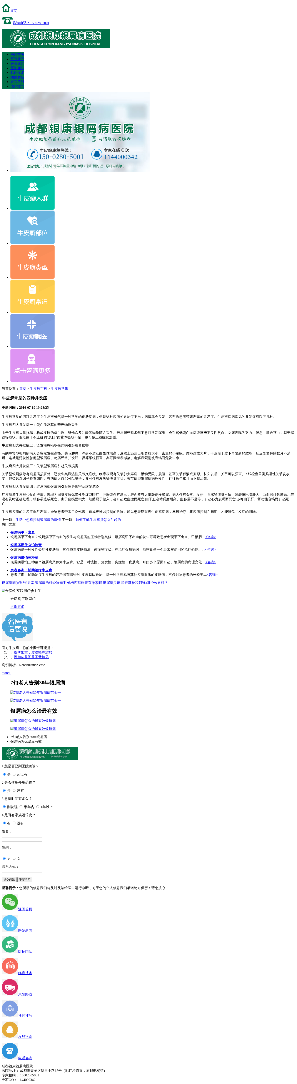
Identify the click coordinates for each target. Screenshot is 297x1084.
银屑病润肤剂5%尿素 (18, 583)
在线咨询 (25, 1037)
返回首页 (25, 909)
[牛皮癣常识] (32, 312)
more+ (6, 673)
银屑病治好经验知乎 (50, 583)
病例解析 (17, 77)
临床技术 (17, 72)
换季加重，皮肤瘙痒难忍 (33, 652)
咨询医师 (17, 607)
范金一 (55, 692)
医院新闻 (17, 63)
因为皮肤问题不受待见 (31, 657)
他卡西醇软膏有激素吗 (84, 583)
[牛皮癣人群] (32, 208)
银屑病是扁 (111, 583)
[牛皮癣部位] (32, 243)
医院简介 (17, 59)
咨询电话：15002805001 (31, 23)
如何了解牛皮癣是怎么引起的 (98, 520)
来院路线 (17, 82)
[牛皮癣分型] (32, 277)
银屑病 (50, 721)
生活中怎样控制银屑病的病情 (38, 520)
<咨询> (210, 537)
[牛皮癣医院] (56, 47)
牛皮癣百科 (38, 388)
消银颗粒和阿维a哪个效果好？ (144, 583)
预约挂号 (17, 86)
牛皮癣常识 (59, 388)
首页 (13, 11)
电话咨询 (25, 1058)
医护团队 (17, 68)
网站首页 (17, 54)
